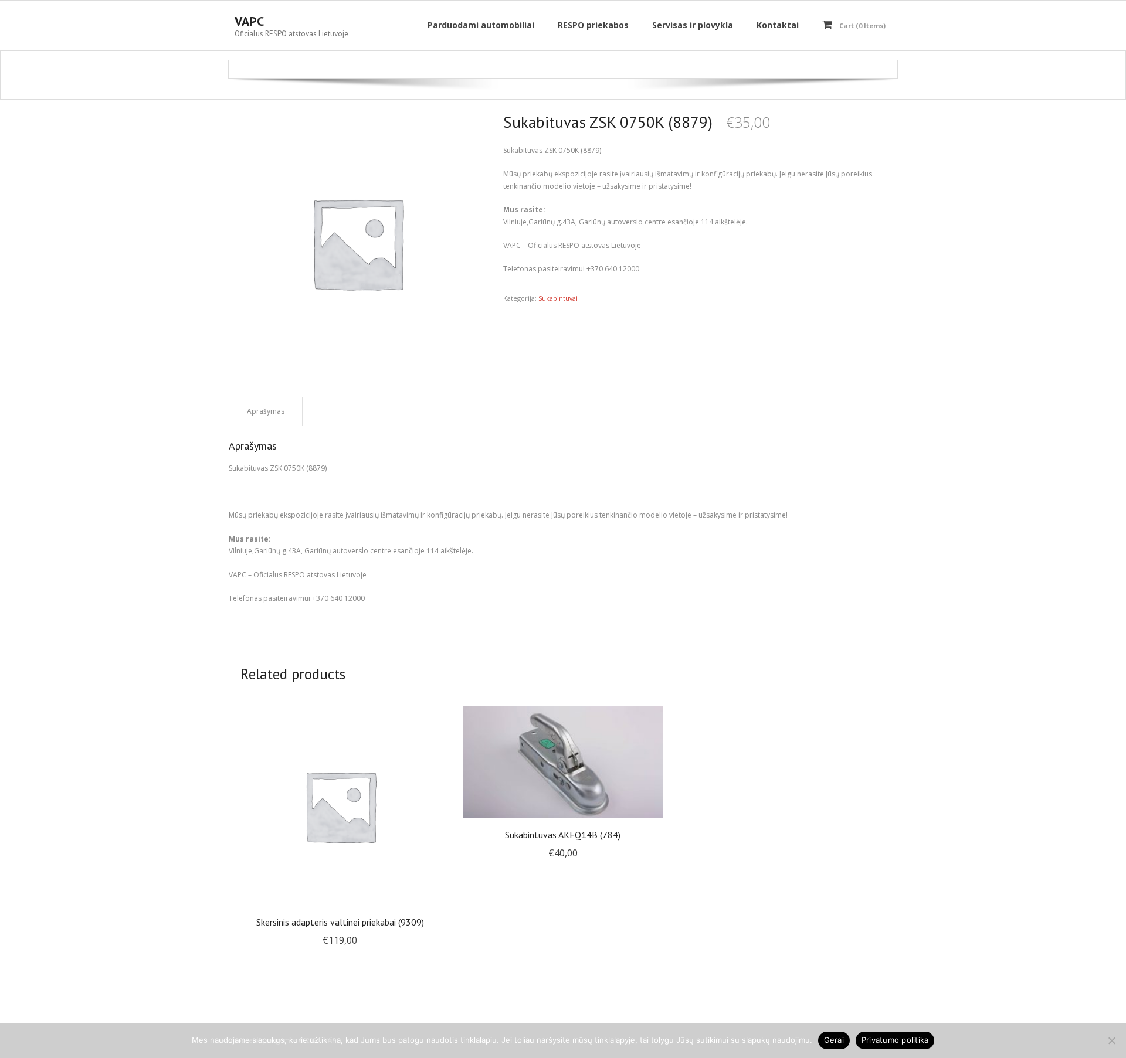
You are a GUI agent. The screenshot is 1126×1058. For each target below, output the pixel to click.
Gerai (834, 1040)
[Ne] (1111, 1040)
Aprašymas (265, 411)
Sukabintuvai (558, 298)
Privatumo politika (895, 1040)
